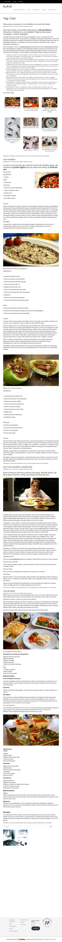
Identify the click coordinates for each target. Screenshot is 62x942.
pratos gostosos (15, 595)
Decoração (36, 10)
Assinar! (35, 928)
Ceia (30, 156)
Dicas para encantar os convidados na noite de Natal (26, 24)
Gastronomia (52, 10)
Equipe (22, 922)
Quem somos (24, 920)
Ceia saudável (9, 159)
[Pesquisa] (50, 826)
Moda (43, 10)
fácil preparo (23, 604)
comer (46, 535)
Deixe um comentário (42, 463)
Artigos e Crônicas (19, 10)
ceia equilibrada (14, 559)
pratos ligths (19, 167)
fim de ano (7, 515)
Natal (40, 156)
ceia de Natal (44, 30)
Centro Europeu (25, 708)
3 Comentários (46, 156)
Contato (23, 924)
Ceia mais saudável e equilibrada (17, 466)
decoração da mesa (51, 47)
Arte (28, 10)
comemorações (24, 47)
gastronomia (33, 463)
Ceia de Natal (9, 591)
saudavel (42, 587)
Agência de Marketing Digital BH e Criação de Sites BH (41, 939)
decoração (35, 156)
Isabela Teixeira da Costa (25, 26)
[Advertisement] (15, 857)
